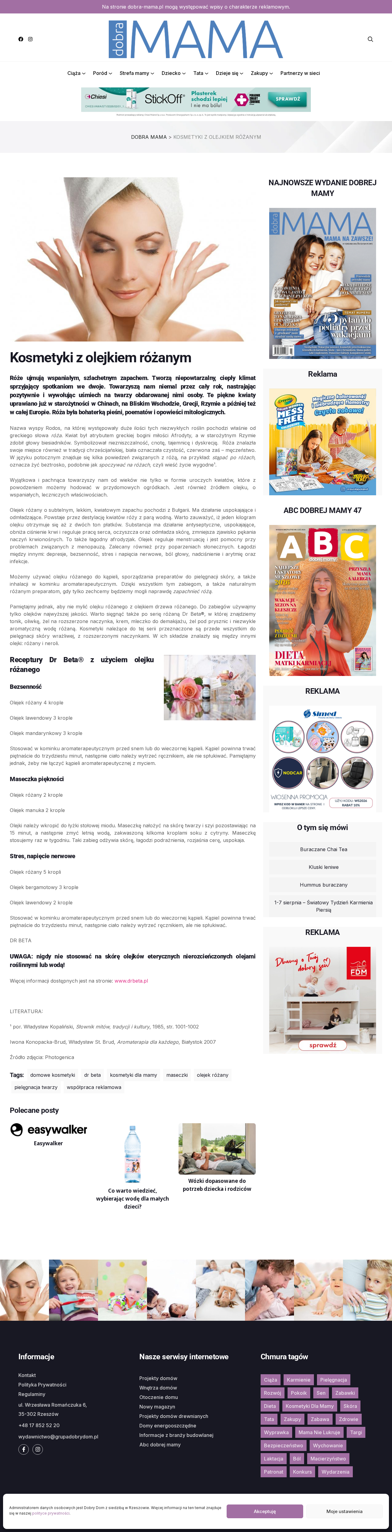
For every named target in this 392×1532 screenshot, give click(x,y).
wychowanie (328, 1445)
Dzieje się (227, 73)
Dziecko (171, 73)
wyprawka (276, 1432)
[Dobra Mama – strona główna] (196, 38)
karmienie (299, 1380)
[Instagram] (30, 39)
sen (321, 1393)
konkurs (302, 1472)
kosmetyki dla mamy (133, 1075)
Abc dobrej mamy (160, 1445)
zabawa (320, 1419)
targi (356, 1432)
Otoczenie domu (158, 1397)
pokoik (299, 1393)
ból (297, 1459)
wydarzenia (335, 1472)
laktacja (273, 1459)
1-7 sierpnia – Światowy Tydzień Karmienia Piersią (323, 906)
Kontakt (27, 1375)
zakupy (292, 1419)
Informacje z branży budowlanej (176, 1435)
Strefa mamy (134, 73)
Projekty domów (158, 1378)
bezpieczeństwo (283, 1445)
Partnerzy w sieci (300, 73)
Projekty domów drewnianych (173, 1416)
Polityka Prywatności (42, 1385)
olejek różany (212, 1075)
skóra (350, 1406)
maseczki (177, 1075)
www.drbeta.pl (131, 981)
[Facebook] (20, 39)
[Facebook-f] (23, 1449)
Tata (198, 73)
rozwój (272, 1393)
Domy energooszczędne (167, 1426)
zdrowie (348, 1419)
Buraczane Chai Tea (323, 849)
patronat (273, 1472)
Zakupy (259, 73)
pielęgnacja (333, 1380)
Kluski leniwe (324, 867)
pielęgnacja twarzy (36, 1087)
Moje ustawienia (344, 1511)
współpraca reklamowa (94, 1087)
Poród (100, 73)
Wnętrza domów (158, 1388)
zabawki (345, 1393)
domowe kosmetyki (52, 1075)
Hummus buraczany (324, 885)
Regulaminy (31, 1394)
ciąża (270, 1380)
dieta (270, 1406)
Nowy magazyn (157, 1407)
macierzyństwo (328, 1459)
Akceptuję (265, 1511)
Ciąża (74, 73)
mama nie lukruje (319, 1432)
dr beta (92, 1075)
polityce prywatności (51, 1513)
